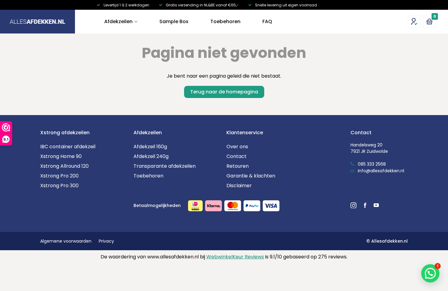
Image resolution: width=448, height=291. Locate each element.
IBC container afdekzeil (67, 146)
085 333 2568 (371, 164)
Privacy (106, 241)
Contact (236, 156)
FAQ (267, 21)
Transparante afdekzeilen (164, 166)
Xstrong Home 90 (61, 156)
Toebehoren (225, 21)
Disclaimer (239, 185)
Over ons (237, 146)
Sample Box (173, 21)
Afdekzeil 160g (150, 146)
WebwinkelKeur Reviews (235, 256)
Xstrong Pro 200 (59, 175)
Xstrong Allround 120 (64, 166)
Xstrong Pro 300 (59, 185)
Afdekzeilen (118, 21)
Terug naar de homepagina (224, 91)
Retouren (237, 166)
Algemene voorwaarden (65, 241)
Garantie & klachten (250, 175)
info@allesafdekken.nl (380, 171)
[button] (430, 273)
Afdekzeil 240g (151, 156)
